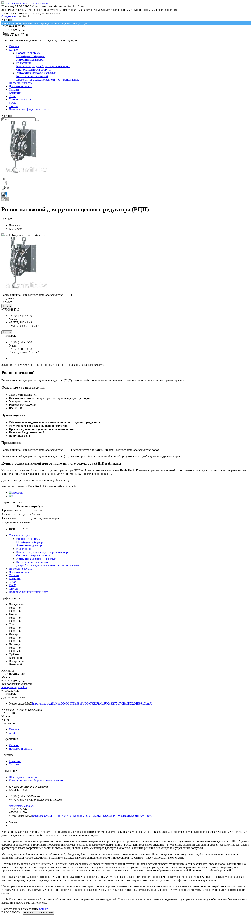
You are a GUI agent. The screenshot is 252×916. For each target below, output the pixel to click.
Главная (14, 46)
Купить (87, 23)
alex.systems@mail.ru (14, 687)
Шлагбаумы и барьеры (30, 56)
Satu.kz (43, 908)
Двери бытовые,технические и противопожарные (47, 79)
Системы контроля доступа (33, 69)
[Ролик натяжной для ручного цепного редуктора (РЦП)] (26, 291)
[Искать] (37, 120)
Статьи (13, 106)
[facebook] (16, 492)
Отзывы (14, 89)
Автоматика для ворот (30, 59)
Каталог (14, 49)
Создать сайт (9, 16)
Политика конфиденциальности (29, 109)
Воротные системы (28, 52)
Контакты (15, 92)
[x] (11, 495)
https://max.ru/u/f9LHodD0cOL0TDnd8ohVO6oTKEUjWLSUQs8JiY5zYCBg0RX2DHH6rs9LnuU (92, 703)
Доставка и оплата (20, 86)
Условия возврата (20, 99)
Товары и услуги (19, 535)
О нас (12, 96)
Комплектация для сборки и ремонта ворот (43, 66)
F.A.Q (12, 102)
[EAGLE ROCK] (15, 36)
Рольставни (23, 62)
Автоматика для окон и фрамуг (36, 72)
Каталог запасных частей (32, 76)
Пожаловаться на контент (38, 912)
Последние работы (20, 82)
